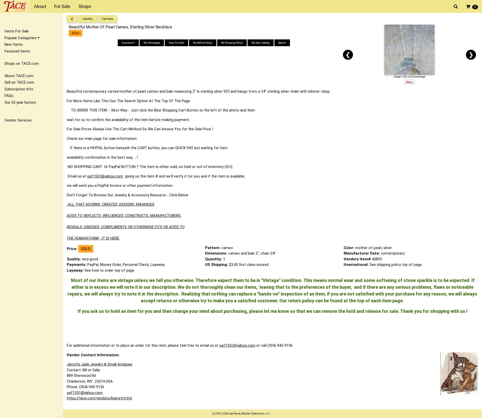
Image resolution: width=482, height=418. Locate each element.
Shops (84, 6)
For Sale (62, 6)
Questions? (128, 42)
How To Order (176, 42)
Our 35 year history (20, 102)
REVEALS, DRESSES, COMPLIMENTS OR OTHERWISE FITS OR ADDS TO (126, 227)
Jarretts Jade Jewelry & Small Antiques (99, 364)
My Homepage (152, 42)
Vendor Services (18, 120)
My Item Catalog (261, 42)
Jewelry (87, 19)
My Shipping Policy (232, 42)
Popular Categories (21, 38)
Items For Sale (17, 31)
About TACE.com (19, 76)
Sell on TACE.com (19, 82)
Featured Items (17, 51)
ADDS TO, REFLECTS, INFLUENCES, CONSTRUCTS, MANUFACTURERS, (124, 215)
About (40, 6)
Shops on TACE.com (22, 63)
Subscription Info (19, 89)
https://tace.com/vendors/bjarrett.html (99, 398)
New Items (14, 44)
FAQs (9, 95)
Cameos (107, 19)
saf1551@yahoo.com (105, 176)
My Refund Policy (202, 42)
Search (282, 42)
